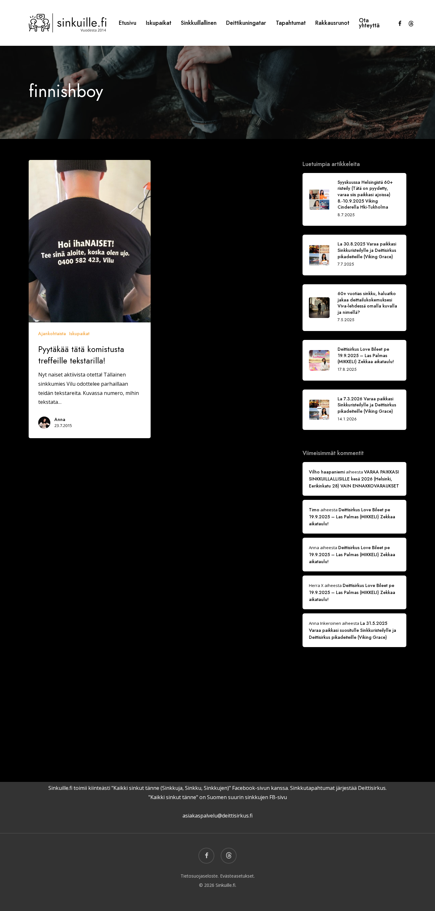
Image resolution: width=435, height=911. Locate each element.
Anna (59, 419)
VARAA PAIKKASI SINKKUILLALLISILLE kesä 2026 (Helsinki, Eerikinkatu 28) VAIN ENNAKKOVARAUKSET (354, 479)
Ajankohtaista (52, 333)
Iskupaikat (79, 333)
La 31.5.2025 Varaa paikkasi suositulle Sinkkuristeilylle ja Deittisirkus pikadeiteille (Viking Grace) (352, 630)
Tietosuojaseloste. (200, 876)
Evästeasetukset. (237, 876)
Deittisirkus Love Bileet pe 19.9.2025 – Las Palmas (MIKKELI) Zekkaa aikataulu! (352, 517)
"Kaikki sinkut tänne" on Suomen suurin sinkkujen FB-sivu (217, 797)
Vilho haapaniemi (327, 472)
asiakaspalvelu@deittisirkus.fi (217, 815)
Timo (314, 510)
